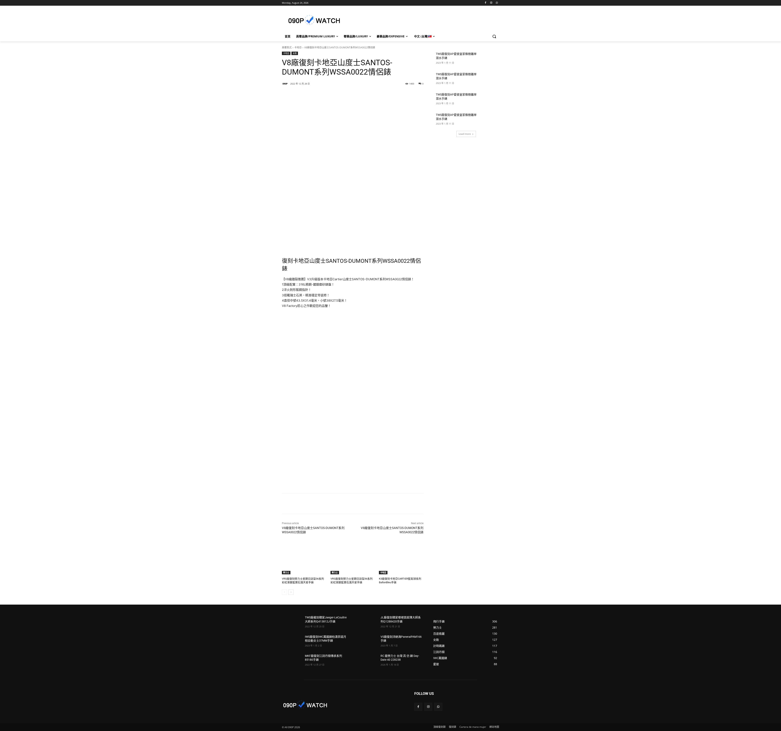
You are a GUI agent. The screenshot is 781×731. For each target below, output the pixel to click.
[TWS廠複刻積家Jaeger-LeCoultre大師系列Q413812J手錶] (292, 622)
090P (285, 83)
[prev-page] (284, 592)
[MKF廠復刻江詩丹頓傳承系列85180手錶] (292, 661)
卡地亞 (298, 47)
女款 (295, 53)
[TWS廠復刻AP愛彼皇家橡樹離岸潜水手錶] (489, 59)
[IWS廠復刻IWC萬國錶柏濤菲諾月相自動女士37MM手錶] (292, 642)
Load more (465, 134)
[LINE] (311, 94)
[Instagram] (491, 3)
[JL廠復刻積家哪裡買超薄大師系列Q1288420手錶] (367, 622)
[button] (494, 36)
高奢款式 (287, 47)
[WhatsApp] (496, 3)
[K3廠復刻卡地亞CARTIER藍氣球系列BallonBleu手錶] (401, 558)
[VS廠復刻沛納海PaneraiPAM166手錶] (367, 642)
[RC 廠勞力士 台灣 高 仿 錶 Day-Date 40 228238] (367, 661)
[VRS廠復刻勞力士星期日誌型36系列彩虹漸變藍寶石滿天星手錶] (304, 558)
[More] (348, 94)
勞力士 (286, 572)
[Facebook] (485, 3)
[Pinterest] (339, 94)
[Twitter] (329, 94)
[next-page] (290, 592)
